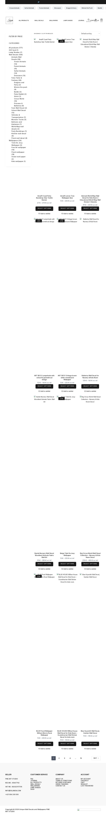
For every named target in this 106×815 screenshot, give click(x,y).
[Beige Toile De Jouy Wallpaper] (67, 473)
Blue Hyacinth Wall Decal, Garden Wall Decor (90, 732)
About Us (59, 779)
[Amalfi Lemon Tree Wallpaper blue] (67, 116)
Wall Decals (39, 20)
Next (95, 758)
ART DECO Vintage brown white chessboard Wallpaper (67, 378)
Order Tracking (62, 784)
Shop (32, 789)
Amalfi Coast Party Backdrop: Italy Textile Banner (44, 198)
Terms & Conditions (64, 780)
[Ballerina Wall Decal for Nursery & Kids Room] (90, 295)
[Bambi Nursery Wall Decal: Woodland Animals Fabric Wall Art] (44, 473)
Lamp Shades (68, 20)
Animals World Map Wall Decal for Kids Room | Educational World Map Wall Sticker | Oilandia (90, 199)
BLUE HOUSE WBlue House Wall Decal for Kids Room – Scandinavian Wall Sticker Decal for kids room (67, 734)
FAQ (31, 779)
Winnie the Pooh (87, 8)
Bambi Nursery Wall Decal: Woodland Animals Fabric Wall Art (44, 555)
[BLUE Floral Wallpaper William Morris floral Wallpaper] (44, 651)
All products (24, 20)
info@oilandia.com (13, 790)
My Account (86, 779)
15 (81, 758)
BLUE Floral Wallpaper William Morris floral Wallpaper (44, 733)
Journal (81, 20)
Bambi (100, 8)
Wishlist (84, 784)
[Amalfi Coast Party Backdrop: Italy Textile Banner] (44, 116)
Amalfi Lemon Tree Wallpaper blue (67, 197)
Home (11, 20)
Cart (83, 782)
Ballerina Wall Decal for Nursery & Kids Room (90, 377)
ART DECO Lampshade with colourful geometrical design (44, 378)
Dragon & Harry (71, 8)
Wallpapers (53, 20)
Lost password (87, 786)
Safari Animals (29, 8)
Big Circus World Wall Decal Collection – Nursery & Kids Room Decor (90, 555)
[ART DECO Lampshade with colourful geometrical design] (44, 295)
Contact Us (60, 786)
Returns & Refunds (63, 782)
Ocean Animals (14, 8)
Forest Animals (44, 8)
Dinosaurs (57, 8)
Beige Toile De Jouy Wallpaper (67, 554)
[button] (44, 213)
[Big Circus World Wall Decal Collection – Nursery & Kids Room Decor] (90, 473)
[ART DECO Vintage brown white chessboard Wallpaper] (67, 295)
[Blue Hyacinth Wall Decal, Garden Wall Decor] (90, 651)
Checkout (85, 780)
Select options (44, 208)
